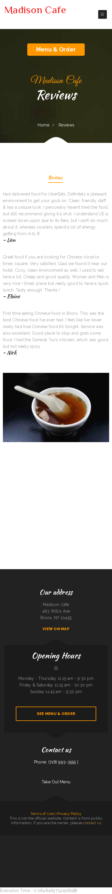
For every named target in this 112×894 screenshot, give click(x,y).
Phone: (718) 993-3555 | (56, 762)
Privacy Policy (69, 813)
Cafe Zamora (103, 845)
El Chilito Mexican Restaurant (54, 858)
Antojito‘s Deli (63, 858)
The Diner (37, 845)
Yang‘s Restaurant (70, 858)
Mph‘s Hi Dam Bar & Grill (86, 845)
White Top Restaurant (103, 858)
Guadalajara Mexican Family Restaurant (35, 858)
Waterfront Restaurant (76, 845)
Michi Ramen (96, 858)
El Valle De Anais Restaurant (88, 858)
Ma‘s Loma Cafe (109, 845)
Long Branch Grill (17, 845)
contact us (92, 823)
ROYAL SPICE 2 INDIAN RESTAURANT (46, 845)
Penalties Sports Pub (4, 845)
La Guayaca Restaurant (96, 845)
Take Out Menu (56, 782)
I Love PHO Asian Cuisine (59, 845)
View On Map (56, 629)
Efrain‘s (44, 858)
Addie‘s (48, 858)
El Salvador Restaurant (58, 865)
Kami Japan (11, 845)
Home (43, 125)
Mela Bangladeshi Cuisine (8, 858)
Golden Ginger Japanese (78, 858)
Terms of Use (41, 813)
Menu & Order (56, 49)
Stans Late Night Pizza (23, 858)
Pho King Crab (16, 858)
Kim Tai (22, 845)
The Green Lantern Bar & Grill (29, 845)
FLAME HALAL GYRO (67, 845)
